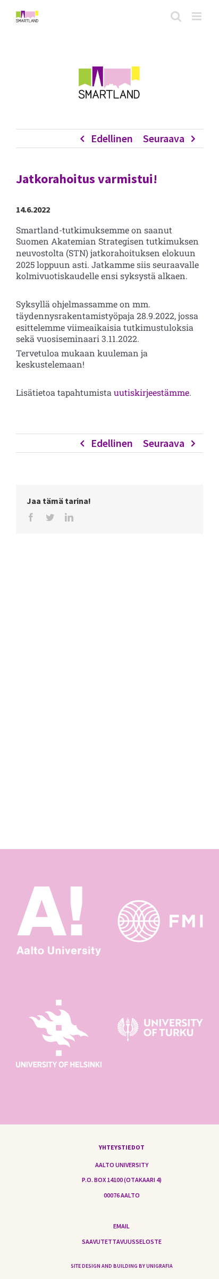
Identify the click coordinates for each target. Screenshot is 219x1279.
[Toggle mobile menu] (197, 16)
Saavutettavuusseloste (122, 1241)
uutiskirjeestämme (151, 392)
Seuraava (163, 138)
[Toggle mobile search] (176, 16)
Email (121, 1226)
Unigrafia (159, 1265)
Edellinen (112, 138)
